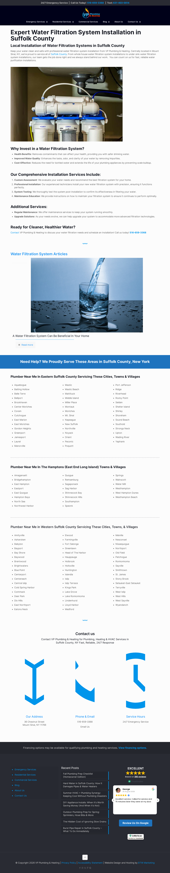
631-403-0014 (121, 2)
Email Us (85, 726)
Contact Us (21, 795)
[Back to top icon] (85, 857)
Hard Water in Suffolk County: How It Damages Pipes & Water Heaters (82, 785)
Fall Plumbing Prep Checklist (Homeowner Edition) (78, 775)
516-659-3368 (95, 2)
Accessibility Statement (90, 862)
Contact (15, 232)
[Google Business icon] (90, 868)
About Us (19, 790)
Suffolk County (59, 54)
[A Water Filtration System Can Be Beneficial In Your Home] (87, 295)
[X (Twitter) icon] (85, 868)
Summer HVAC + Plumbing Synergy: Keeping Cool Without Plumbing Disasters (85, 794)
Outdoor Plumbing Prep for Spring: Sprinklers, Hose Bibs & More (81, 813)
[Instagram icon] (82, 868)
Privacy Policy (68, 862)
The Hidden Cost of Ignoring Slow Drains (84, 821)
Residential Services (25, 774)
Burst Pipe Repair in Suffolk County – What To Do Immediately (82, 829)
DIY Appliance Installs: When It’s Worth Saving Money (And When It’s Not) (83, 804)
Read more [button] (121, 811)
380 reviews (140, 776)
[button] (157, 800)
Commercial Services (26, 780)
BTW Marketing (146, 862)
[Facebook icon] (80, 868)
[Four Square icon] (88, 868)
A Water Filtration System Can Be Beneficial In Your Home (50, 336)
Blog (17, 785)
